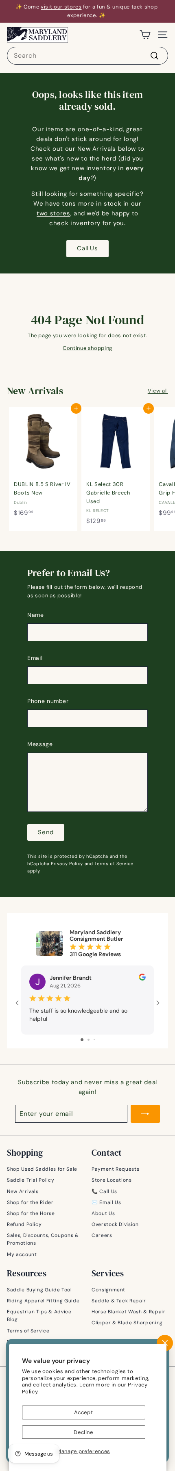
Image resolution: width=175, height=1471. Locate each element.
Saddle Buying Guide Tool (39, 1290)
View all (158, 390)
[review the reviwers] (142, 978)
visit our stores (61, 6)
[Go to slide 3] (94, 1039)
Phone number (48, 701)
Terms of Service (113, 863)
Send (46, 832)
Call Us (87, 248)
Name (35, 614)
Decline (83, 1432)
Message (40, 744)
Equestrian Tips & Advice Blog (39, 1315)
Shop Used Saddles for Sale (42, 1169)
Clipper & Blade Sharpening (127, 1322)
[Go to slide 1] (82, 1039)
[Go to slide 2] (89, 1040)
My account (22, 1254)
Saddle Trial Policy (30, 1180)
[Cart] (145, 35)
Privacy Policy (67, 863)
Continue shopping (87, 348)
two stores (53, 213)
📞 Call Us (104, 1191)
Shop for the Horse (31, 1213)
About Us (103, 1213)
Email (34, 658)
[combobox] (87, 56)
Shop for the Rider (30, 1202)
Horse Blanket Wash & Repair (129, 1311)
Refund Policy (24, 1224)
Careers (102, 1235)
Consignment (108, 1290)
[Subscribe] (145, 1114)
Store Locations (112, 1180)
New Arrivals (23, 1191)
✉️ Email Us (106, 1202)
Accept (83, 1412)
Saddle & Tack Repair (119, 1300)
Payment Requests (115, 1169)
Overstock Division (115, 1224)
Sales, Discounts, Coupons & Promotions (43, 1239)
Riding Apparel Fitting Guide (43, 1300)
